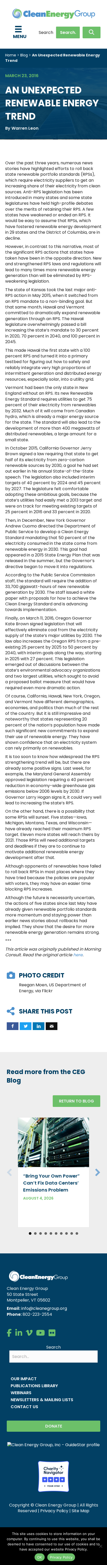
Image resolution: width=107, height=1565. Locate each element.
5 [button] (51, 1233)
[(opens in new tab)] (53, 1476)
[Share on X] (25, 1026)
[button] (92, 32)
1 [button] (30, 1233)
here (78, 955)
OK (39, 1557)
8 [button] (66, 1233)
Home (10, 55)
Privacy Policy (54, 1511)
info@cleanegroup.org (44, 1309)
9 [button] (71, 1233)
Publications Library (34, 1386)
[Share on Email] (51, 1026)
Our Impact (24, 1379)
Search (46, 32)
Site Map (80, 1511)
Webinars (21, 1393)
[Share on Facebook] (12, 1026)
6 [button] (56, 1233)
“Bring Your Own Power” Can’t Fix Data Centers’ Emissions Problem (51, 1183)
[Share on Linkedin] (38, 1026)
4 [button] (45, 1233)
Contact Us (24, 1407)
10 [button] (77, 1233)
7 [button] (61, 1233)
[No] (100, 1546)
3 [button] (40, 1233)
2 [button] (35, 1233)
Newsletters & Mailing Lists (42, 1400)
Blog (24, 55)
